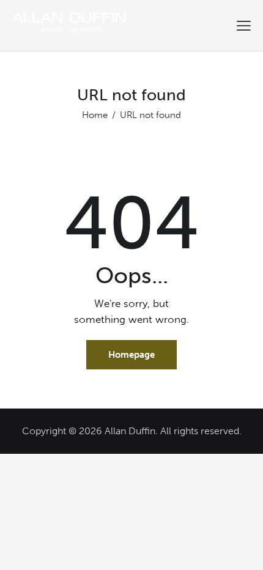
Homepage (131, 354)
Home (95, 114)
